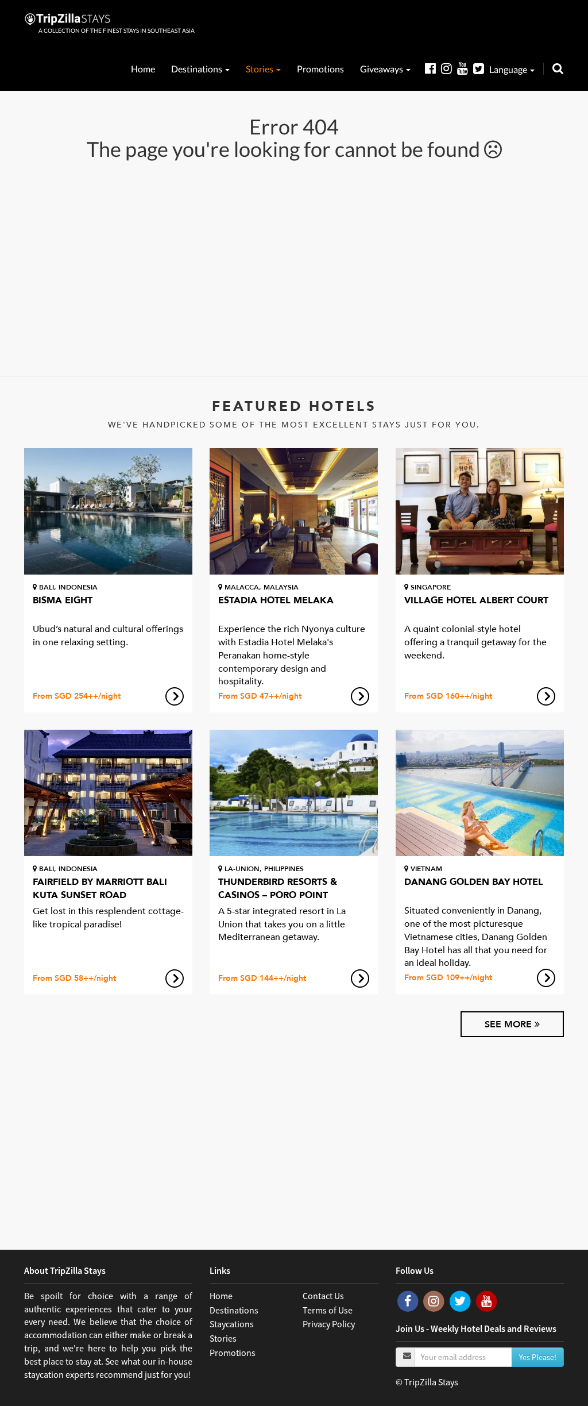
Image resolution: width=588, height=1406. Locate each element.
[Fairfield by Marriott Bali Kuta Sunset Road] (108, 793)
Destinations (197, 68)
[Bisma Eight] (108, 511)
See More (510, 1024)
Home (143, 68)
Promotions (320, 68)
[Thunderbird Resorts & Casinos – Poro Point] (294, 793)
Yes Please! (537, 1357)
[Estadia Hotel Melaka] (294, 511)
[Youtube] (465, 68)
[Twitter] (481, 68)
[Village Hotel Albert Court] (480, 511)
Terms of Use (328, 1310)
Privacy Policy (329, 1324)
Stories (260, 68)
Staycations (232, 1324)
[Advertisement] (294, 267)
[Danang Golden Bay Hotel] (480, 793)
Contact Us (323, 1295)
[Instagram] (449, 68)
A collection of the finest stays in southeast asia (116, 30)
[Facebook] (433, 68)
